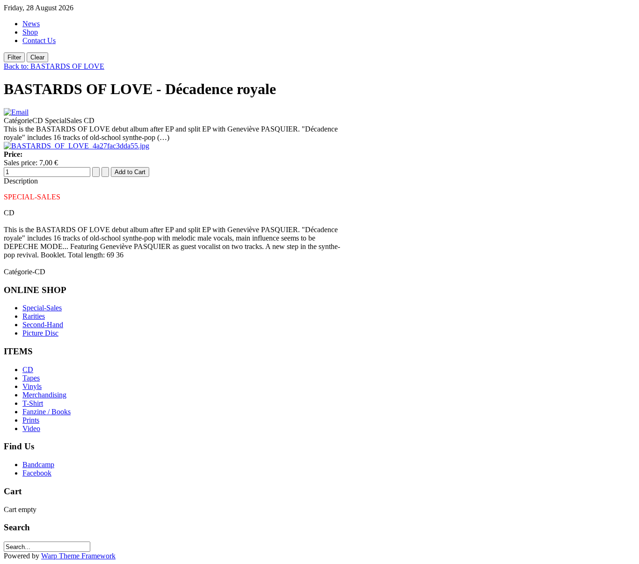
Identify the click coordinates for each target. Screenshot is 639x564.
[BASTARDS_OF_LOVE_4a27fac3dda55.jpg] (76, 146)
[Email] (16, 112)
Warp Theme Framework (78, 556)
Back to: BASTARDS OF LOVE (54, 66)
